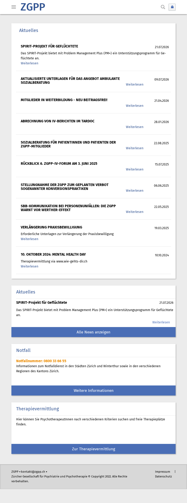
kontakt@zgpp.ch (33, 471)
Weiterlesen (29, 63)
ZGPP (33, 8)
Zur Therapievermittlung (93, 449)
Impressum (162, 471)
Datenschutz (163, 476)
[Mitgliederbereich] (172, 7)
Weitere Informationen (94, 391)
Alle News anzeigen (93, 332)
